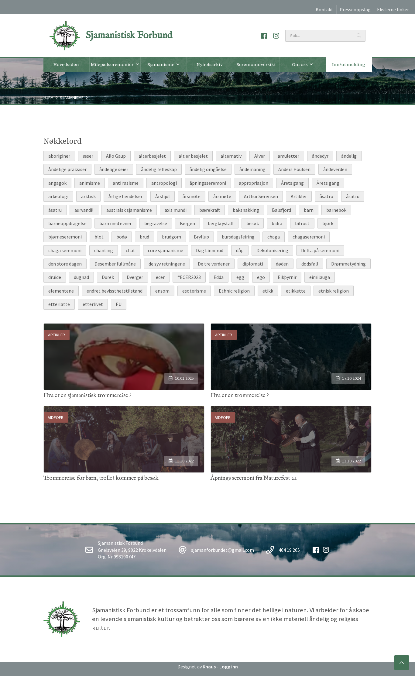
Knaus (209, 667)
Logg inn (228, 667)
